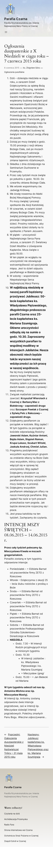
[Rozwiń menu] (6, 32)
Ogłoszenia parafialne (14, 72)
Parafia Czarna (15, 19)
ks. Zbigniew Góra (31, 67)
